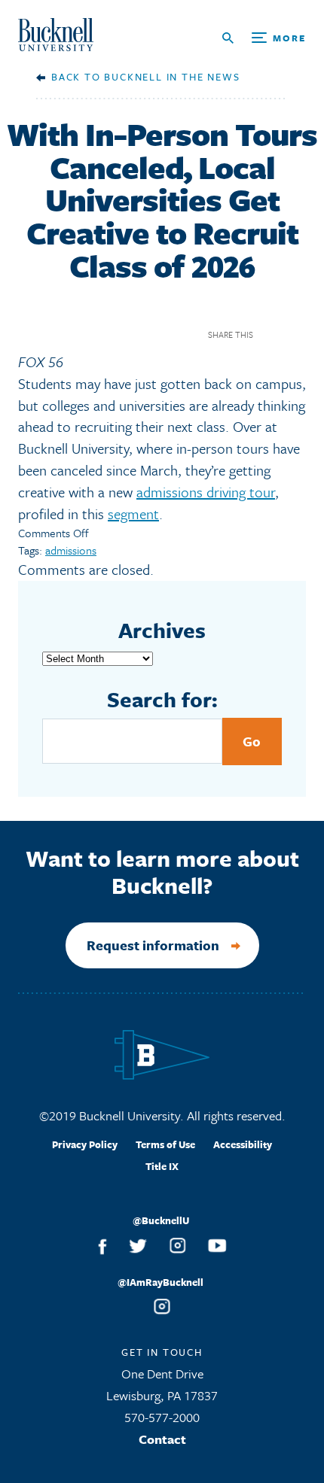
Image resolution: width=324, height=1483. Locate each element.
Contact (162, 1439)
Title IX (162, 1166)
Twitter (296, 334)
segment (133, 513)
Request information (153, 945)
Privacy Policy (85, 1144)
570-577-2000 (162, 1417)
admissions (70, 550)
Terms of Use (165, 1144)
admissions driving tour (205, 492)
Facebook (270, 334)
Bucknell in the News (172, 76)
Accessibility (242, 1144)
